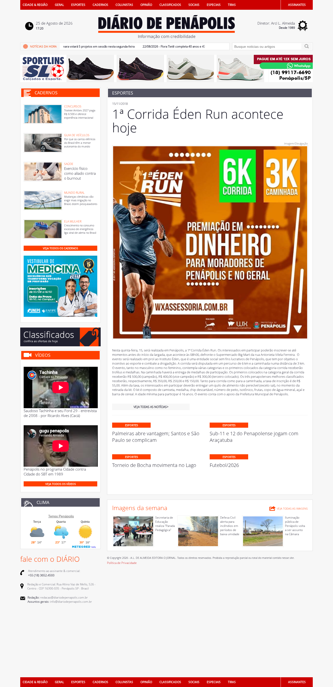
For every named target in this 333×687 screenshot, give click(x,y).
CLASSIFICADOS (170, 5)
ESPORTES (78, 5)
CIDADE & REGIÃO (35, 5)
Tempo (53, 516)
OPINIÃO (146, 5)
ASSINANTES (297, 5)
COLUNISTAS (124, 5)
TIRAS (232, 5)
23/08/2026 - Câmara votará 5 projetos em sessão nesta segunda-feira (74, 46)
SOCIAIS (193, 5)
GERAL (59, 5)
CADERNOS (100, 5)
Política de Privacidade (122, 563)
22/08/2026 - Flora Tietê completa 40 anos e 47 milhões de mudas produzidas (181, 46)
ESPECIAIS (214, 5)
